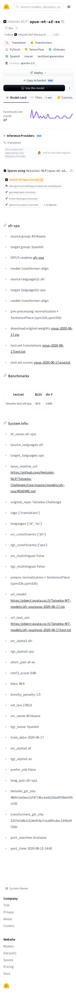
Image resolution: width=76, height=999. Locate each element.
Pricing (8, 966)
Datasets (9, 953)
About (7, 919)
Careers (8, 926)
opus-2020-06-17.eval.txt (52, 362)
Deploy (38, 73)
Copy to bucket (40, 80)
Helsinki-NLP (17, 21)
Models (8, 946)
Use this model (35, 88)
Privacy (8, 912)
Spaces (8, 960)
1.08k (55, 34)
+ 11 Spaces (50, 204)
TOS (6, 905)
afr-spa (38, 257)
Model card (18, 97)
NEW (39, 136)
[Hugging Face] (6, 986)
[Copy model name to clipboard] (62, 21)
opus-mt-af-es (45, 21)
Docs (6, 973)
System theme (19, 888)
